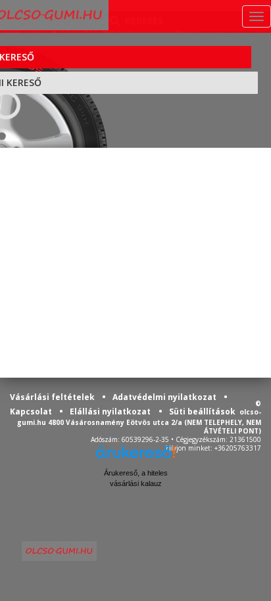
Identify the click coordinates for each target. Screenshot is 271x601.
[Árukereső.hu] (135, 457)
